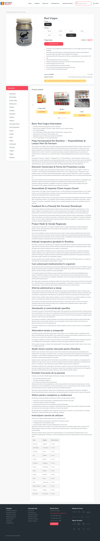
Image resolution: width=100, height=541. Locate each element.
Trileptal (11, 150)
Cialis (82, 111)
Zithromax (12, 147)
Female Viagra (13, 100)
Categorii (36, 3)
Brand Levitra (12, 104)
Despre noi (45, 3)
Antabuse (11, 110)
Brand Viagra (12, 97)
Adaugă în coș (53, 44)
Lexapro (11, 134)
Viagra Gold (41, 108)
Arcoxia (11, 130)
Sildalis (62, 109)
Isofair (11, 137)
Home (30, 3)
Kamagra (11, 107)
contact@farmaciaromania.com (58, 513)
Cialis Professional (14, 127)
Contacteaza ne (55, 3)
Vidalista (11, 117)
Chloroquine (12, 144)
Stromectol (12, 114)
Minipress (12, 157)
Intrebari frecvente (67, 3)
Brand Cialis (12, 93)
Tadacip (11, 154)
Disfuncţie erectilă (16, 12)
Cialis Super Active (14, 124)
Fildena (11, 140)
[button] (41, 111)
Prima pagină (9, 12)
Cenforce (11, 120)
